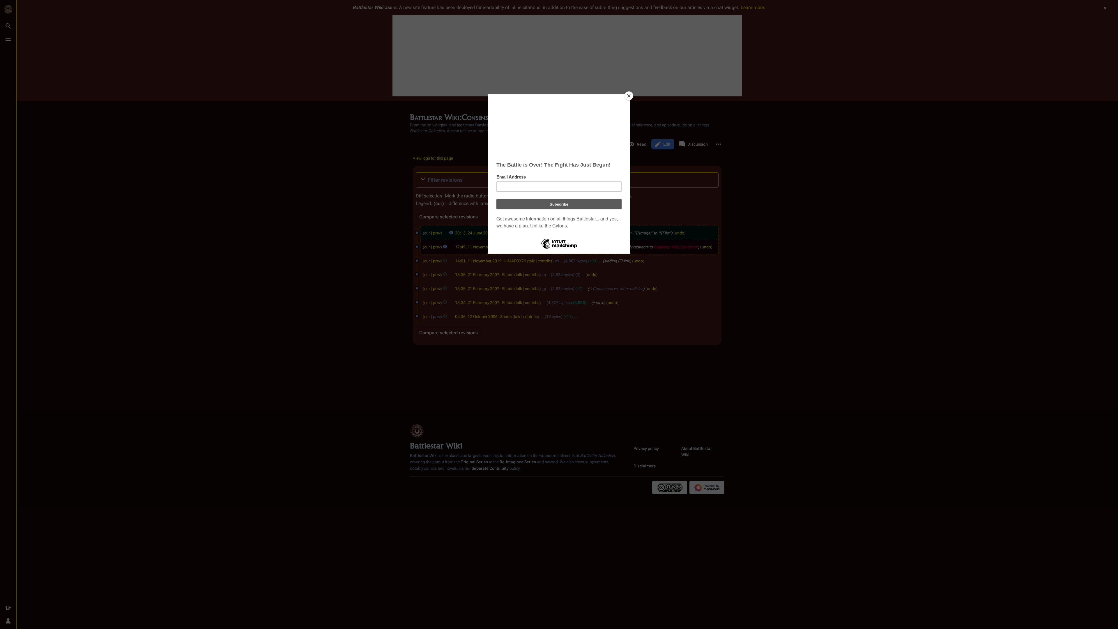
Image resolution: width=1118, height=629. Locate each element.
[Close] (629, 95)
